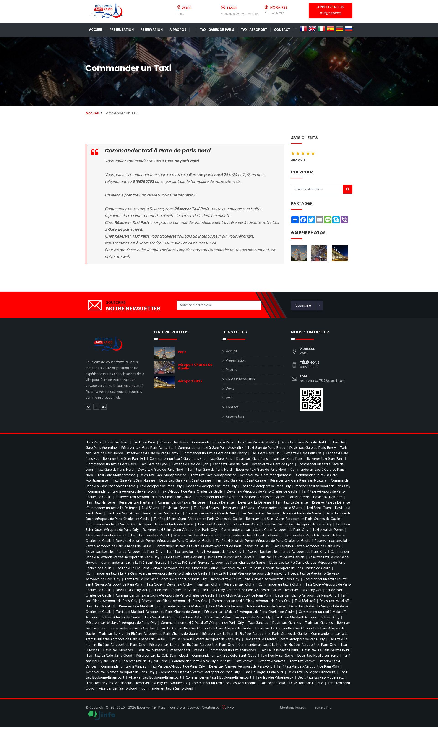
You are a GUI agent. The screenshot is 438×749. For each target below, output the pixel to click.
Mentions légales (293, 708)
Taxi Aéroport (254, 30)
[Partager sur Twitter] (88, 407)
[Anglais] (312, 29)
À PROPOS (177, 30)
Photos (231, 370)
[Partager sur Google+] (104, 407)
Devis (230, 389)
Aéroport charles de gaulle (195, 366)
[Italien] (321, 29)
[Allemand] (339, 29)
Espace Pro (323, 708)
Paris (182, 352)
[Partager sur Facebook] (96, 407)
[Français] (303, 29)
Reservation (152, 30)
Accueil (96, 30)
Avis (229, 398)
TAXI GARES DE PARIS (217, 30)
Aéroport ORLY (190, 381)
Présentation (122, 30)
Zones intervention (240, 379)
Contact (282, 30)
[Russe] (348, 29)
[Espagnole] (330, 29)
